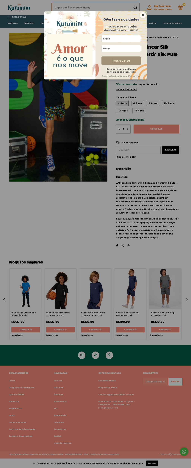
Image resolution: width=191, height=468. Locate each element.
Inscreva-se (121, 61)
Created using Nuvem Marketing (121, 76)
